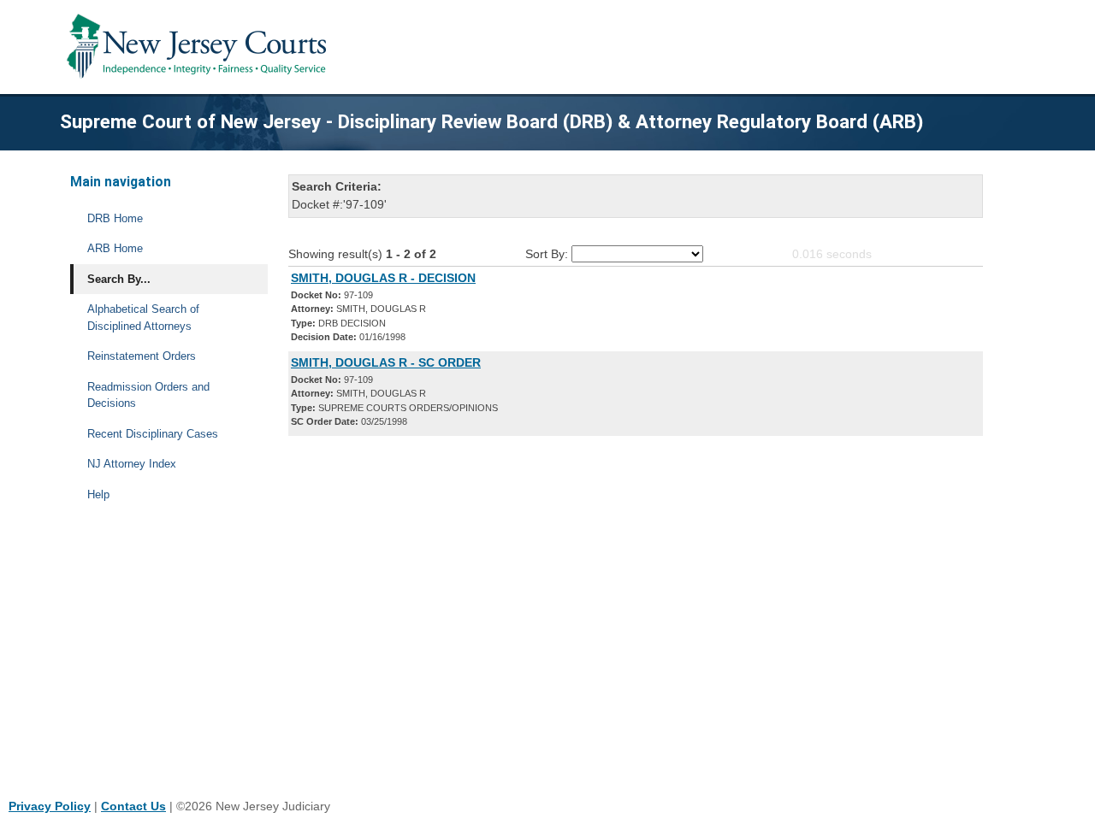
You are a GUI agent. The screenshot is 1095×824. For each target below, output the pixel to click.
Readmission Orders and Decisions (148, 395)
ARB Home (115, 248)
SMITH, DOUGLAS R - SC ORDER (386, 362)
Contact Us (133, 806)
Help (98, 494)
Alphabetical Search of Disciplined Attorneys (143, 318)
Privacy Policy (50, 806)
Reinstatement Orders (141, 356)
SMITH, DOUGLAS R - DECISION (383, 278)
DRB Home (115, 218)
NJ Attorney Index (131, 463)
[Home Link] (200, 47)
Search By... (119, 279)
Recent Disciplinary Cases (152, 433)
